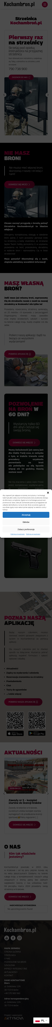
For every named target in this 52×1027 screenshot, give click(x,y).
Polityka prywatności (18, 534)
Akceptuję (26, 515)
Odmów (26, 522)
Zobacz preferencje (26, 529)
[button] (48, 492)
